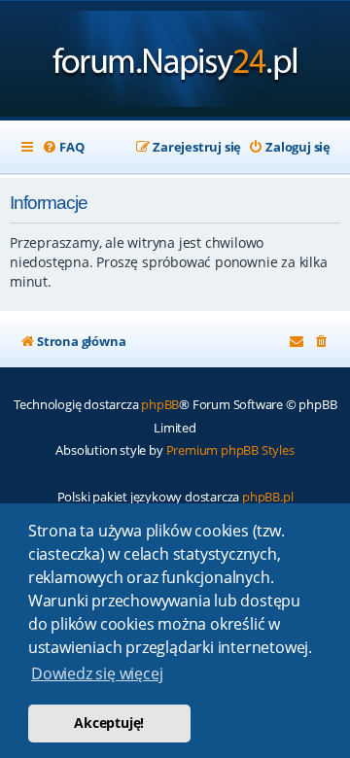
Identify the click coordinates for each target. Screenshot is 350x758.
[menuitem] (63, 147)
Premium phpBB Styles (230, 450)
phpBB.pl (267, 496)
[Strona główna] (175, 61)
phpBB (160, 404)
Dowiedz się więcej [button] (96, 673)
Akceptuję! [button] (109, 722)
